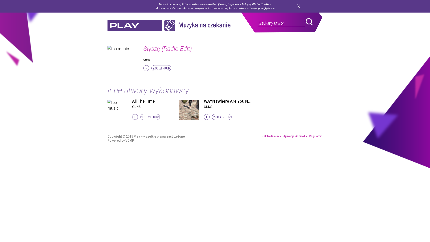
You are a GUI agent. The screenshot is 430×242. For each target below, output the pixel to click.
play (135, 25)
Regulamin (315, 136)
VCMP (129, 140)
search (309, 22)
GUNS (146, 59)
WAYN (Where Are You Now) (229, 101)
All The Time (143, 101)
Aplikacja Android (294, 136)
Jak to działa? (270, 136)
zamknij (298, 6)
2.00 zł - (161, 68)
